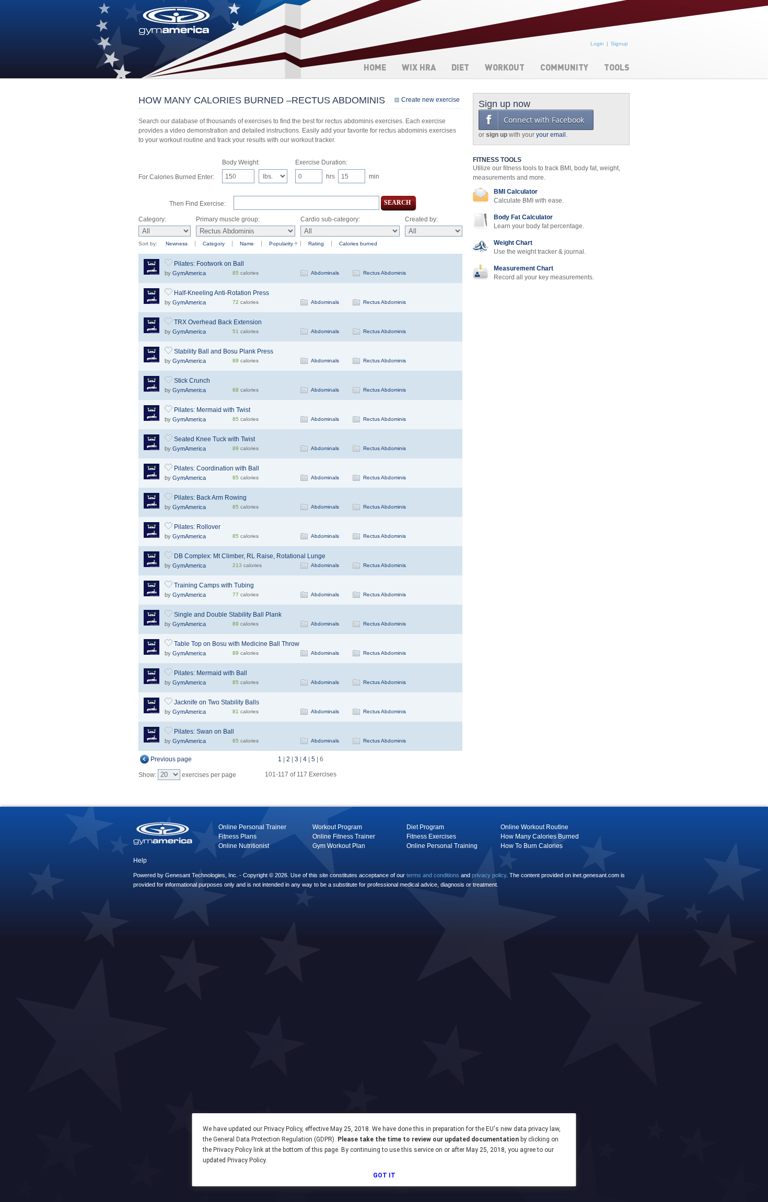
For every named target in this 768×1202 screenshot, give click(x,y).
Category (214, 243)
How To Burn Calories (532, 846)
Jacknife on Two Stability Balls (216, 702)
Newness (177, 243)
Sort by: (147, 243)
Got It (384, 1175)
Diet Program (425, 827)
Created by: (421, 219)
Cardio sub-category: (330, 219)
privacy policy (489, 875)
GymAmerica (189, 273)
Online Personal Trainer (252, 827)
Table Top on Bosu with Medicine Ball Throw (236, 643)
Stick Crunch (192, 380)
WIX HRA (419, 67)
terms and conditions (432, 875)
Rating (316, 243)
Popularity (281, 243)
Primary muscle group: (228, 219)
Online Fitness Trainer (343, 836)
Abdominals (325, 273)
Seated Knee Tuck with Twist (214, 439)
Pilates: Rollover (197, 527)
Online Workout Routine (534, 827)
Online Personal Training (442, 846)
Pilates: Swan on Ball (204, 731)
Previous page (171, 759)
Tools (617, 67)
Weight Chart (513, 242)
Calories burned (358, 243)
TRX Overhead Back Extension (218, 322)
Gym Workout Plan (338, 846)
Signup (619, 43)
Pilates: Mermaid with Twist (212, 410)
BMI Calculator (516, 191)
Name (247, 243)
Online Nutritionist (243, 846)
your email (551, 134)
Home (375, 67)
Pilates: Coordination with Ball (216, 468)
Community (564, 67)
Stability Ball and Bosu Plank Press (223, 351)
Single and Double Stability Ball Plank (228, 614)
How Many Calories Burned (540, 836)
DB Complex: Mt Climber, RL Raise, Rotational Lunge (249, 556)
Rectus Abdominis (384, 273)
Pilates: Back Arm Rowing (210, 497)
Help (140, 860)
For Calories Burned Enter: (176, 177)
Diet (460, 67)
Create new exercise (430, 99)
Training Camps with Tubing (214, 585)
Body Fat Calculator (523, 217)
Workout (505, 67)
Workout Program (337, 827)
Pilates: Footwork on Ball (209, 263)
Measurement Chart (523, 268)
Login (597, 43)
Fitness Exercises (431, 836)
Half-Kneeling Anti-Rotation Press (221, 293)
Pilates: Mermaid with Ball (210, 673)
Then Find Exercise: (197, 203)
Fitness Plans (237, 836)
